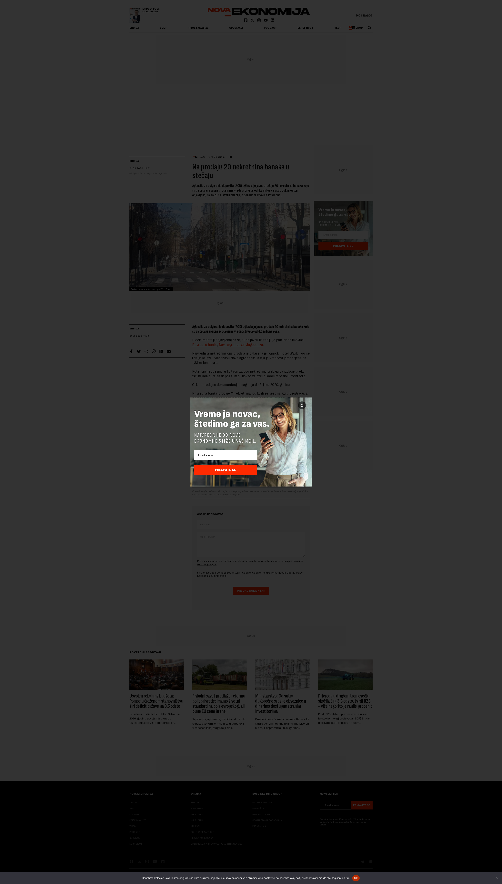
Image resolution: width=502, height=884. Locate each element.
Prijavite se (225, 470)
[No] (497, 878)
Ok (356, 877)
